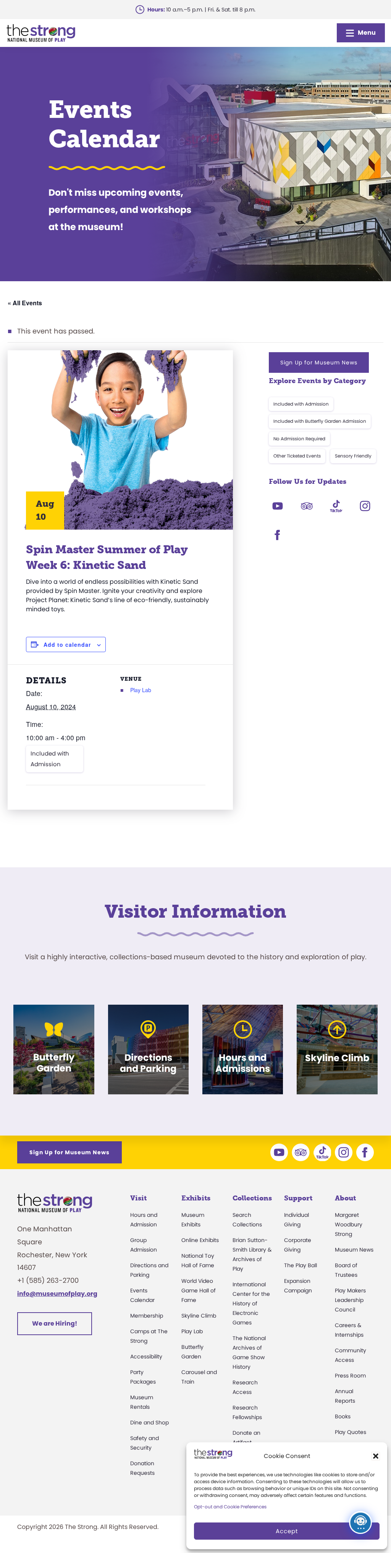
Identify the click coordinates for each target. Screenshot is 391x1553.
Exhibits (195, 1198)
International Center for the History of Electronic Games (251, 1303)
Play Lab (140, 690)
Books (343, 1416)
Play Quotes (350, 1432)
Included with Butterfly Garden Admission (319, 421)
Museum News (354, 1249)
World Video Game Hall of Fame (198, 1290)
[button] (376, 1456)
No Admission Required (299, 438)
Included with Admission (50, 758)
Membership (146, 1315)
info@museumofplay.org (57, 1293)
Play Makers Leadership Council (350, 1300)
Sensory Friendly (353, 456)
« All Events (25, 302)
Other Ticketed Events (297, 456)
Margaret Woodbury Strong (348, 1224)
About (345, 1198)
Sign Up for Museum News (318, 362)
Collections (252, 1198)
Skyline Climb (198, 1315)
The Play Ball (300, 1265)
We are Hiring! (54, 1323)
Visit (138, 1198)
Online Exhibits (200, 1240)
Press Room (350, 1375)
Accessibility (146, 1356)
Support (298, 1198)
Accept (287, 1531)
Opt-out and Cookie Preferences (230, 1506)
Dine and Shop (149, 1422)
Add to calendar (67, 644)
